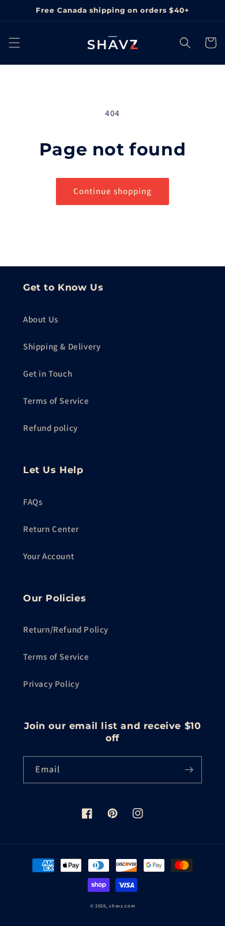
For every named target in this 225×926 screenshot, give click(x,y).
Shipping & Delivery (61, 346)
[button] (14, 42)
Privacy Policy (51, 683)
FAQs (32, 501)
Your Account (48, 556)
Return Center (51, 528)
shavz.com (122, 905)
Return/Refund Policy (65, 629)
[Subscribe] (188, 769)
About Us (40, 319)
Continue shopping (112, 190)
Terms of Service (56, 400)
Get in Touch (47, 373)
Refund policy (50, 427)
